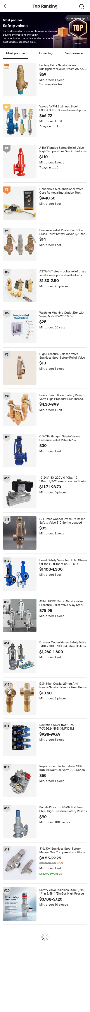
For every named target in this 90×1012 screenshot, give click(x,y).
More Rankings (76, 18)
